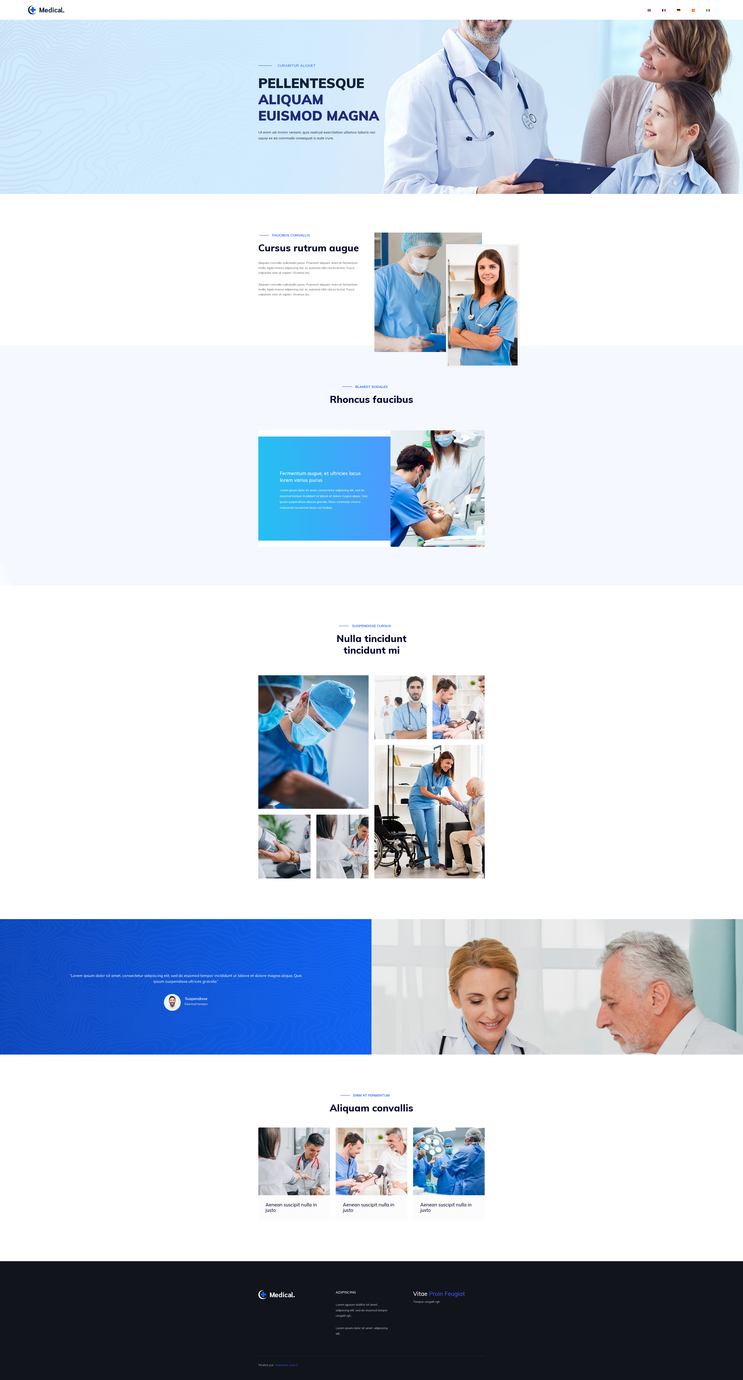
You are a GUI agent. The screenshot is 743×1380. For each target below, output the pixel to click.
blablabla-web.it (287, 1365)
